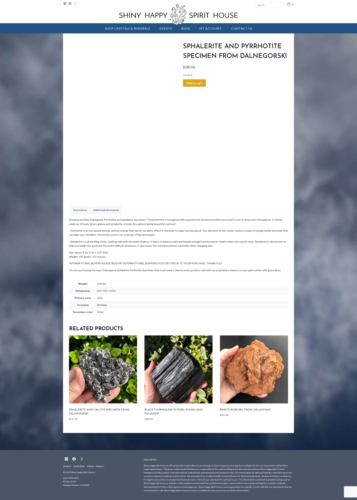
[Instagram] (64, 3)
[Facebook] (70, 3)
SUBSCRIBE (79, 466)
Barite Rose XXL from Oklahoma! (245, 409)
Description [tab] (80, 210)
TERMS (90, 466)
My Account (210, 28)
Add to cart (194, 83)
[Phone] (75, 3)
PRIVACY (100, 466)
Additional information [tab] (106, 210)
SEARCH (67, 466)
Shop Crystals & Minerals (127, 28)
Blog (185, 28)
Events (166, 28)
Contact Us (241, 28)
